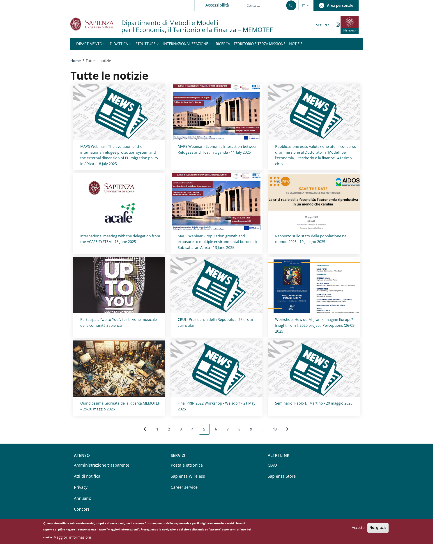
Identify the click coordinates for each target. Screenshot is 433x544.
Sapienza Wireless (188, 476)
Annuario (82, 498)
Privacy (81, 487)
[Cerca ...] (291, 5)
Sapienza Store (282, 476)
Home (75, 60)
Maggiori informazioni (72, 537)
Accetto (358, 527)
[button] (306, 5)
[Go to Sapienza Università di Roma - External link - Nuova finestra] (95, 24)
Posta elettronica (187, 465)
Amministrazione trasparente (101, 465)
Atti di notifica (87, 476)
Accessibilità (217, 5)
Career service (184, 487)
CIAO (272, 465)
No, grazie (378, 528)
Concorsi (82, 509)
